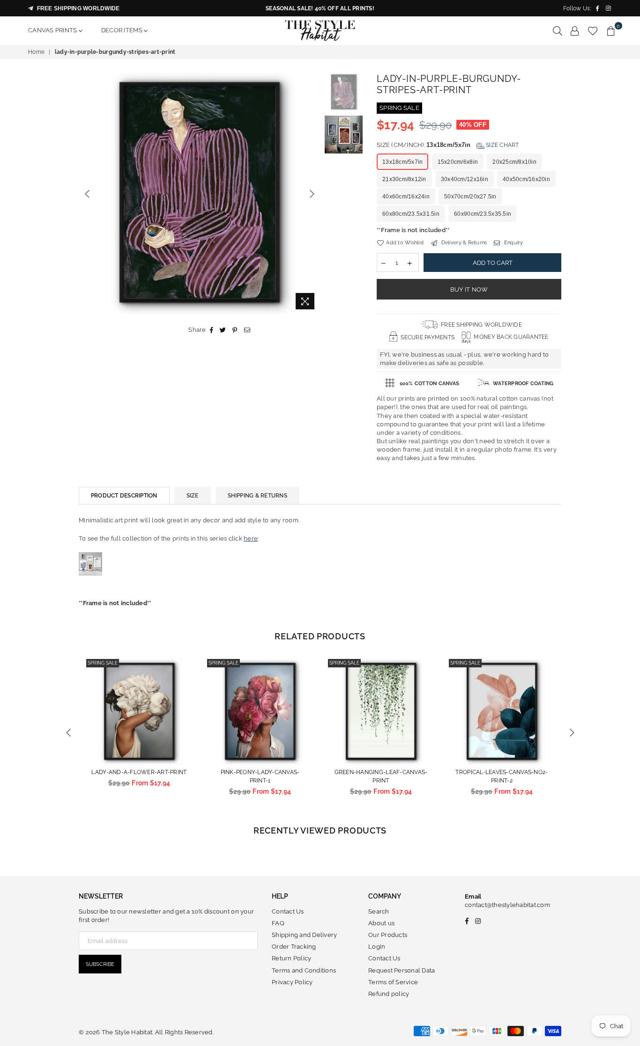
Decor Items (122, 30)
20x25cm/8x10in (514, 162)
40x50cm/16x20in (526, 179)
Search (378, 911)
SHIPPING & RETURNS (257, 495)
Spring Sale (103, 663)
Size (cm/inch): (448, 144)
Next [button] (312, 193)
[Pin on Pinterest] (235, 330)
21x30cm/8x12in (404, 179)
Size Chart (501, 145)
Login (376, 946)
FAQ (278, 923)
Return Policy (291, 958)
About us (381, 923)
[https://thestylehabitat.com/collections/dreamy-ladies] (90, 585)
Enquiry (513, 243)
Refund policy (388, 993)
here (251, 538)
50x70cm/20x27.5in (470, 196)
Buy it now (469, 289)
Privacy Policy (292, 982)
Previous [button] (87, 193)
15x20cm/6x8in (458, 162)
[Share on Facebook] (212, 330)
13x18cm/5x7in (402, 162)
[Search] (557, 30)
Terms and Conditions (304, 970)
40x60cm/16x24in (406, 196)
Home (36, 52)
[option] (199, 193)
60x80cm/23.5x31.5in (410, 214)
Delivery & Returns (463, 243)
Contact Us (288, 911)
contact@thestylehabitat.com (507, 904)
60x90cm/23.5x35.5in (482, 214)
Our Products (387, 934)
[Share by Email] (247, 330)
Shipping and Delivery (304, 934)
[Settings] (574, 30)
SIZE (192, 495)
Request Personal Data (401, 970)
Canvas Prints (53, 30)
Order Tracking (294, 946)
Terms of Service (393, 982)
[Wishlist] (593, 30)
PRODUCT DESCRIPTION (124, 495)
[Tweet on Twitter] (223, 330)
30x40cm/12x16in (464, 179)
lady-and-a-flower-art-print (138, 772)
